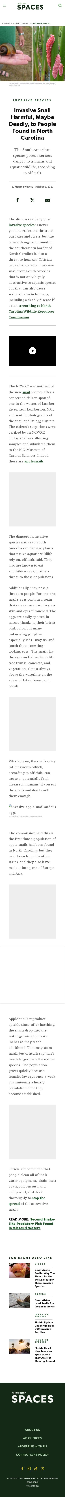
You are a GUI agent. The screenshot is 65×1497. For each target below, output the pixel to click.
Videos (40, 1264)
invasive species (21, 225)
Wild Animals (23, 24)
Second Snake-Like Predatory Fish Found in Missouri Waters (32, 1224)
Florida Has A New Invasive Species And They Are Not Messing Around (45, 1355)
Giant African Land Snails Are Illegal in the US (45, 1303)
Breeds (40, 1294)
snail (26, 392)
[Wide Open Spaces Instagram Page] (29, 1468)
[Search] (60, 5)
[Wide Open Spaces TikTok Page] (35, 1468)
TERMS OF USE (32, 1482)
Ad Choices (32, 1438)
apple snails (34, 461)
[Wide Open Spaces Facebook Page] (22, 1468)
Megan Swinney (24, 187)
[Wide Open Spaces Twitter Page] (42, 1468)
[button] (4, 6)
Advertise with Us (32, 1446)
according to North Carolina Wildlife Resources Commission (31, 311)
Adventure (8, 24)
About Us (32, 1430)
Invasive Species (42, 24)
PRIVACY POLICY (32, 1486)
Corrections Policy (32, 1454)
